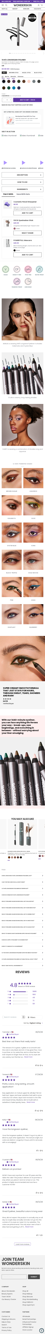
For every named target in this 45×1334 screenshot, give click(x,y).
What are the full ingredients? (12, 965)
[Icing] (33, 533)
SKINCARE (26, 9)
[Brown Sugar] (12, 478)
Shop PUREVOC (27, 1302)
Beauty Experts (7, 1294)
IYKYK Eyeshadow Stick (14, 851)
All (4, 73)
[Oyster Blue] (12, 533)
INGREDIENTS (22, 189)
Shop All (25, 1291)
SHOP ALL (5, 9)
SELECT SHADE (27, 233)
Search (4, 1325)
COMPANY (5, 1287)
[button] (11, 150)
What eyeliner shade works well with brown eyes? (19, 908)
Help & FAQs (6, 1322)
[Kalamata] (12, 505)
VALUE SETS (37, 9)
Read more (28, 1057)
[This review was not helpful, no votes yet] (40, 1150)
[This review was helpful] (36, 1065)
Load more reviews (22, 1244)
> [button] (43, 53)
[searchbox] (12, 1017)
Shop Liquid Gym (28, 1305)
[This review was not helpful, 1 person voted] (41, 1235)
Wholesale (26, 1316)
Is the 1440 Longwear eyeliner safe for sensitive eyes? (19, 953)
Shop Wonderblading (30, 1299)
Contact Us (6, 1316)
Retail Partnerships (29, 1319)
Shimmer (20, 76)
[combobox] (33, 1023)
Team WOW (6, 1297)
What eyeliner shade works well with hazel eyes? (18, 927)
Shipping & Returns (8, 1319)
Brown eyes (14, 73)
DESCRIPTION (22, 175)
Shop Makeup (27, 1294)
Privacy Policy (7, 1330)
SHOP (24, 1287)
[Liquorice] (33, 478)
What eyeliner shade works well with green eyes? (18, 914)
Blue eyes (38, 73)
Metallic (13, 76)
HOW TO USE (22, 182)
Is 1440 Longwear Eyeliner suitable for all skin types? (20, 959)
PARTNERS (25, 1312)
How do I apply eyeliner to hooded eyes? (15, 940)
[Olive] (33, 505)
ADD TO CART (27, 213)
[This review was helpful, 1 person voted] (37, 1150)
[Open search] (6, 5)
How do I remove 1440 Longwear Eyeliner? (16, 895)
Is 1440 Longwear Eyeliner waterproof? (15, 888)
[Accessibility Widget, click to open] (41, 1330)
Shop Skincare (27, 1297)
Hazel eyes (26, 73)
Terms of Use (6, 1327)
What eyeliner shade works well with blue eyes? (18, 901)
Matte (7, 76)
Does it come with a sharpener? (12, 946)
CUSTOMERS (6, 1312)
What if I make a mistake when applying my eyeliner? (19, 933)
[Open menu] (3, 5)
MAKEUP (14, 9)
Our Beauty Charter (9, 1299)
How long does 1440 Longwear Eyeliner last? (17, 875)
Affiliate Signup (27, 1327)
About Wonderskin (8, 1291)
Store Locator (27, 1330)
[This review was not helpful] (40, 1065)
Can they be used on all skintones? (13, 882)
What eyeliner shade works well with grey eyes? (18, 920)
